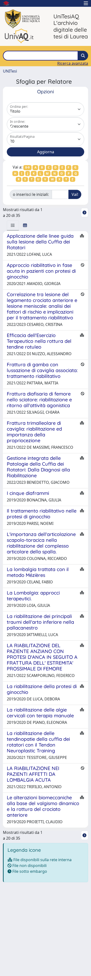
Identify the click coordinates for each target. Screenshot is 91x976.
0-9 (27, 167)
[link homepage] (8, 3)
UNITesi (10, 71)
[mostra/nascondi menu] (86, 3)
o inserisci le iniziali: (31, 194)
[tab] (13, 225)
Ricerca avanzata (72, 63)
